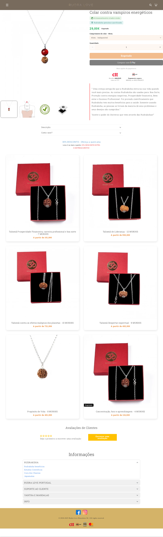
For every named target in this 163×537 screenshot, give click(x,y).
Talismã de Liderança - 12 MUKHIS (120, 231)
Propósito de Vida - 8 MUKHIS (42, 411)
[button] (7, 5)
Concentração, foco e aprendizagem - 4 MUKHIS (120, 411)
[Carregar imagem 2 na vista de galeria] (26, 109)
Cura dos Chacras (32, 473)
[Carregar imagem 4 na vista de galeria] (62, 109)
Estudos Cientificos (33, 469)
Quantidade (94, 43)
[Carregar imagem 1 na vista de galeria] (9, 109)
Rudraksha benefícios (34, 466)
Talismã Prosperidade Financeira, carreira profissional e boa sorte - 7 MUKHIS (42, 232)
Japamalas (29, 476)
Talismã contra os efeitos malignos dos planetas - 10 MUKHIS (42, 323)
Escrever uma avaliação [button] (102, 437)
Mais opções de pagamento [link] (126, 68)
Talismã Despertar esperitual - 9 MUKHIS (120, 323)
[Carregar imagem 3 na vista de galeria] (45, 109)
